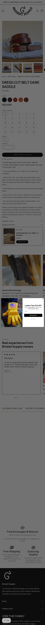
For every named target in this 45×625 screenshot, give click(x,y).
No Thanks (33, 318)
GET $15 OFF (33, 315)
